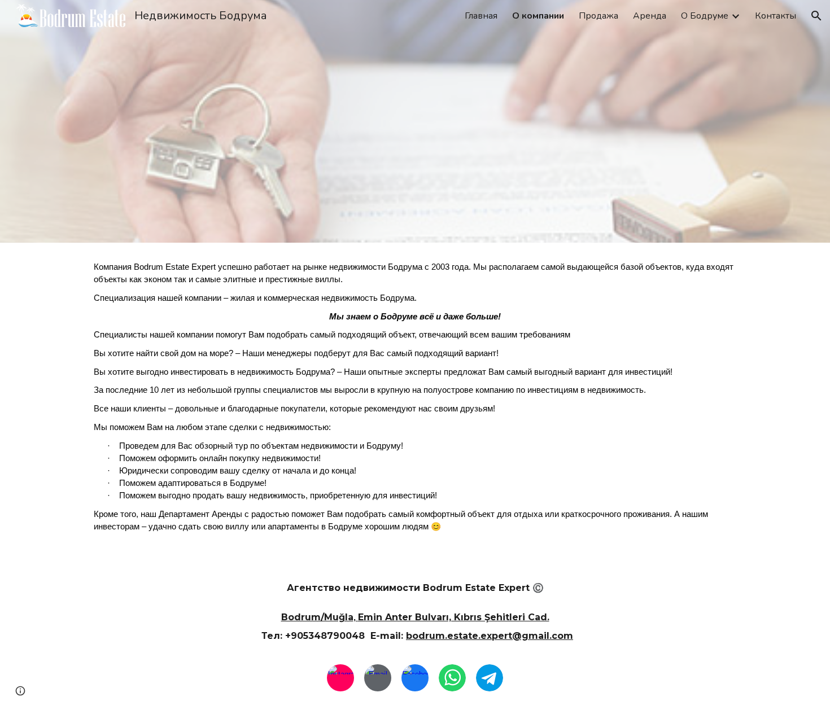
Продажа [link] (598, 16)
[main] (415, 400)
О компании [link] (538, 16)
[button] (816, 15)
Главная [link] (481, 16)
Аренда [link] (649, 16)
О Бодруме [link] (704, 16)
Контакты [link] (775, 16)
